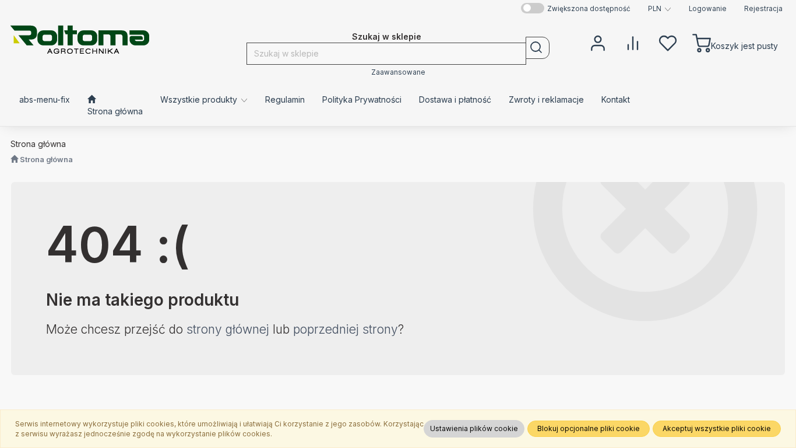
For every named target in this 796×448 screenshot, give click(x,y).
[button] (659, 9)
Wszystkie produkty (199, 99)
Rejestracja (763, 9)
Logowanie (708, 9)
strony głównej (227, 329)
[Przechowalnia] (668, 42)
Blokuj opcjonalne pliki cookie (588, 428)
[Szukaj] (538, 48)
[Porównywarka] (633, 42)
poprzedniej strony (345, 329)
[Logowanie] (598, 42)
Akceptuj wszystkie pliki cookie (717, 428)
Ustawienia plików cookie (474, 428)
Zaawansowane (398, 72)
